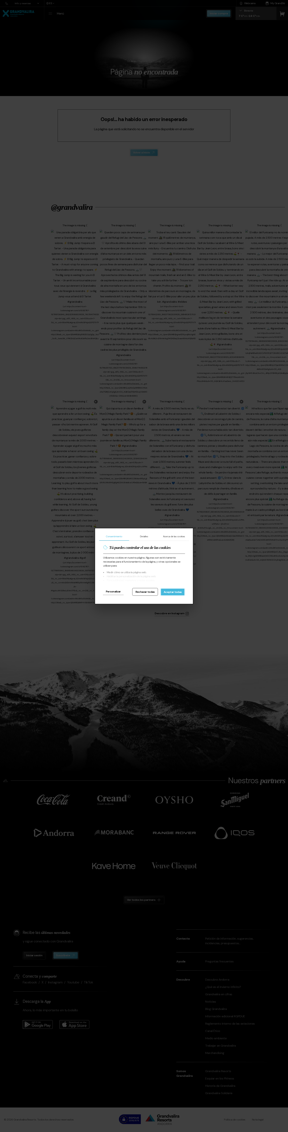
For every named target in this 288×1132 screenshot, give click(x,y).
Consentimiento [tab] (114, 536)
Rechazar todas (145, 591)
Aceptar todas (173, 592)
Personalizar (113, 591)
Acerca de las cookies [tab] (174, 536)
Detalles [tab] (144, 536)
